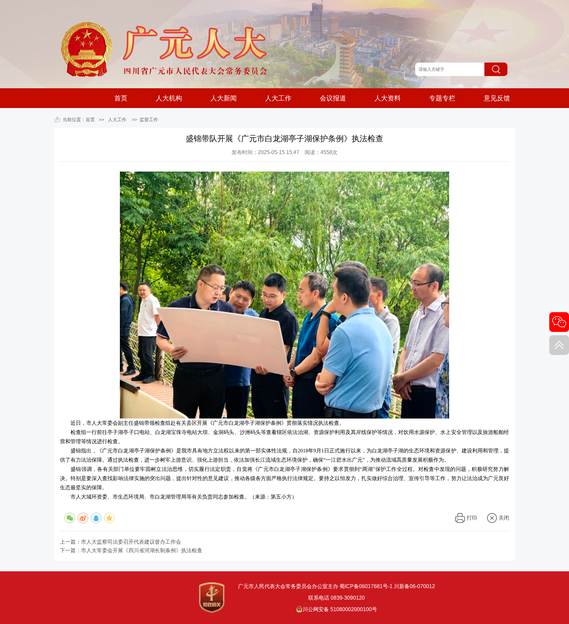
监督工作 (149, 119)
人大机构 (169, 98)
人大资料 (387, 98)
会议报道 (333, 98)
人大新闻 (223, 98)
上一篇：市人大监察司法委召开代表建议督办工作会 (120, 542)
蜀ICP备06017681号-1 (366, 586)
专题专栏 (442, 98)
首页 (120, 98)
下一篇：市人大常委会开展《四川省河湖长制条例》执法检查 (131, 550)
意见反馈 (497, 98)
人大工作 (278, 98)
